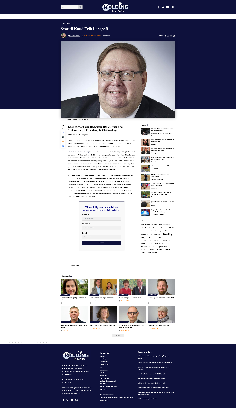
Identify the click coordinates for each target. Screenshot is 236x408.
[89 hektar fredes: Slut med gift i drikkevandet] (145, 177)
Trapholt (155, 249)
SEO (142, 246)
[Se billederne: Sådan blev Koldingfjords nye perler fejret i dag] (145, 159)
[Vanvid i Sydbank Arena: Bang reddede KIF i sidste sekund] (145, 186)
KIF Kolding (154, 234)
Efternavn (86, 224)
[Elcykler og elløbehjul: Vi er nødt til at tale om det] (161, 287)
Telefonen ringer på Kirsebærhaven (130, 298)
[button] (174, 35)
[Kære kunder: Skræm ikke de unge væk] (103, 314)
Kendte (143, 235)
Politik (156, 243)
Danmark (164, 228)
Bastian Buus (154, 224)
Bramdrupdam (166, 224)
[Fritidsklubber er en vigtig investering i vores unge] (103, 287)
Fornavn (85, 215)
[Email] (171, 35)
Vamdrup (153, 135)
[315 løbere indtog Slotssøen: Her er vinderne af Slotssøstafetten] (145, 194)
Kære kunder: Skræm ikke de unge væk (102, 325)
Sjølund (146, 246)
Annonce (147, 224)
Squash (153, 205)
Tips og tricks (144, 249)
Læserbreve (66, 23)
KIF (148, 234)
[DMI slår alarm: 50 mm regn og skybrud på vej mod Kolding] (145, 131)
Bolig (160, 224)
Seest (171, 243)
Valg (160, 249)
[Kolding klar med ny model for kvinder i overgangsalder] (145, 142)
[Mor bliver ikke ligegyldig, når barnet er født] (74, 287)
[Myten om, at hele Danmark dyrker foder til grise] (74, 314)
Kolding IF (151, 237)
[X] (163, 7)
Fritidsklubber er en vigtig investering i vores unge (153, 388)
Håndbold (154, 188)
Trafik (151, 249)
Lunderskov (168, 133)
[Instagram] (172, 7)
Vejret (149, 252)
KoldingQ (167, 237)
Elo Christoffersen (74, 35)
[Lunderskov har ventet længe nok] (161, 314)
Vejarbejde (143, 252)
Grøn (149, 231)
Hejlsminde (161, 231)
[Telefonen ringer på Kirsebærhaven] (132, 287)
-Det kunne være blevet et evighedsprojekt (163, 166)
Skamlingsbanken (153, 246)
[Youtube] (168, 7)
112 (152, 168)
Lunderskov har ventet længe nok (158, 325)
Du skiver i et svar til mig (78, 152)
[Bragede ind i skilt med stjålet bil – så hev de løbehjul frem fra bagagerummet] (145, 212)
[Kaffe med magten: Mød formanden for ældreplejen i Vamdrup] (145, 150)
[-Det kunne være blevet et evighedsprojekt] (145, 168)
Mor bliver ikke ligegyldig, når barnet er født (151, 379)
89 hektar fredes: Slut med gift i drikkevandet (152, 374)
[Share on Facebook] (165, 35)
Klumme (160, 234)
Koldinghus (144, 237)
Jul (169, 231)
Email (84, 233)
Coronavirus (156, 228)
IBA (166, 231)
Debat (77, 265)
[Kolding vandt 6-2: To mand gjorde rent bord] (145, 203)
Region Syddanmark (164, 243)
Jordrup (153, 179)
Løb (152, 197)
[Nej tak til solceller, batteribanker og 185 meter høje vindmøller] (132, 314)
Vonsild (154, 252)
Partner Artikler (150, 243)
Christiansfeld (155, 133)
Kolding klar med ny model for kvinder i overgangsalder (155, 363)
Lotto (158, 240)
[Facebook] (158, 7)
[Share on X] (168, 35)
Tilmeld (101, 243)
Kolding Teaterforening (146, 240)
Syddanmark (163, 247)
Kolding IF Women (159, 237)
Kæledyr (155, 240)
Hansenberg (154, 231)
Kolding (162, 133)
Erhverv (144, 231)
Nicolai (143, 243)
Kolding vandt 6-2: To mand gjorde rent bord (151, 383)
